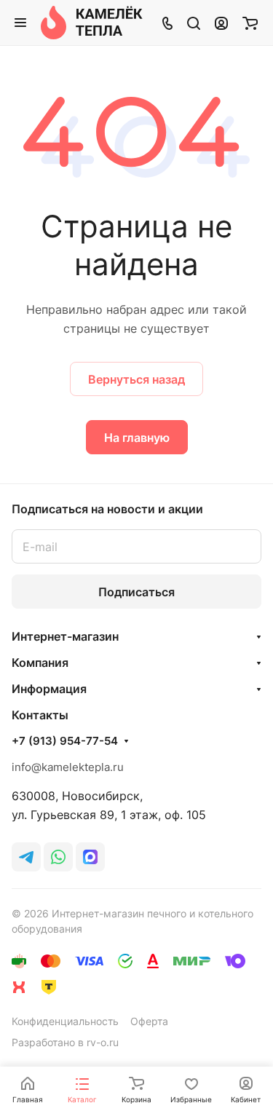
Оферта (149, 1021)
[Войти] (221, 22)
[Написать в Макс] (90, 856)
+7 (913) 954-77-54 (65, 741)
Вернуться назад (136, 379)
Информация (49, 688)
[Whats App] (58, 856)
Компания (40, 662)
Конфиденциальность (65, 1021)
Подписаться (136, 592)
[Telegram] (26, 856)
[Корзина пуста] (250, 22)
